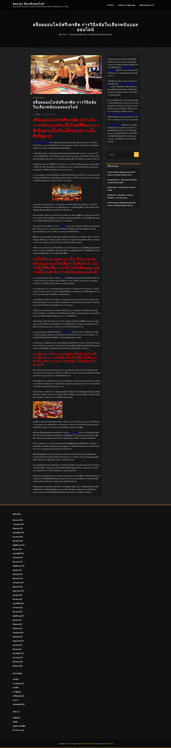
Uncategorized (18, 683)
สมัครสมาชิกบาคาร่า (146, 5)
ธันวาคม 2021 (18, 612)
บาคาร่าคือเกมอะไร (114, 125)
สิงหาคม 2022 (18, 578)
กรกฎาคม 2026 (18, 524)
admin (37, 114)
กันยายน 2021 (18, 624)
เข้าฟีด (15, 722)
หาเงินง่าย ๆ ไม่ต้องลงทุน (126, 5)
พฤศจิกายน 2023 (19, 545)
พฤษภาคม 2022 (18, 591)
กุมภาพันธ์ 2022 (18, 603)
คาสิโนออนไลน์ (38, 98)
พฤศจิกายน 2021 (19, 616)
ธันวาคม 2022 (18, 562)
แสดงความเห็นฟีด (19, 726)
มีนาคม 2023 (17, 549)
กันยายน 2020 (18, 666)
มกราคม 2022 (18, 607)
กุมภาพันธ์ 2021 (18, 653)
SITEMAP (110, 5)
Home (64, 34)
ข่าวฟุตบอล (17, 692)
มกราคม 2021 (18, 657)
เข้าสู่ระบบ (16, 718)
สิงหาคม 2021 (18, 628)
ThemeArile (109, 744)
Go (136, 154)
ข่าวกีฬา (16, 688)
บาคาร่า (15, 700)
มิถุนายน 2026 (18, 528)
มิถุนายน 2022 (18, 587)
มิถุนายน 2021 (18, 637)
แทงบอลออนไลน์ (19, 704)
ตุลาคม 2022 (17, 570)
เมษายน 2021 (17, 645)
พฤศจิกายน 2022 (19, 566)
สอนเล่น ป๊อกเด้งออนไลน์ (28, 3)
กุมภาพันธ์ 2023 (18, 553)
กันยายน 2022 (18, 574)
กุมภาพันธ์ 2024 (18, 532)
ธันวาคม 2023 (18, 541)
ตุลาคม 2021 (17, 620)
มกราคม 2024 (18, 537)
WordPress (84, 744)
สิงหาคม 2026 (18, 520)
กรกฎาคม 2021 (18, 632)
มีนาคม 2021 (17, 649)
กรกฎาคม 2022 (18, 582)
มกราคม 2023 (18, 557)
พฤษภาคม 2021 (18, 641)
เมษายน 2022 (17, 595)
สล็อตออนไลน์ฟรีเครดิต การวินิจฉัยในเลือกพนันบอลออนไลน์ (91, 34)
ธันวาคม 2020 (18, 662)
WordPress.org (18, 730)
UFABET (16, 679)
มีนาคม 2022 (17, 599)
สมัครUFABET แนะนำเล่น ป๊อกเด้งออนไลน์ (122, 114)
